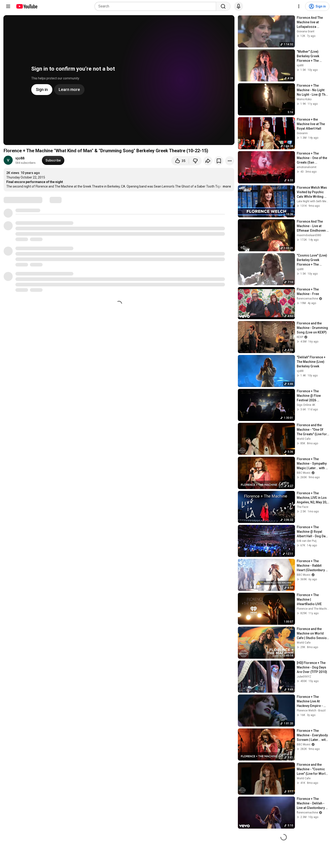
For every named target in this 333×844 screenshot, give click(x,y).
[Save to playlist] (218, 160)
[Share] (207, 160)
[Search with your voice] (238, 6)
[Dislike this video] (195, 160)
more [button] (227, 186)
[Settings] (299, 6)
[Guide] (8, 6)
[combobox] (156, 6)
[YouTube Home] (27, 6)
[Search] (223, 6)
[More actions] (229, 160)
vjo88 (19, 158)
